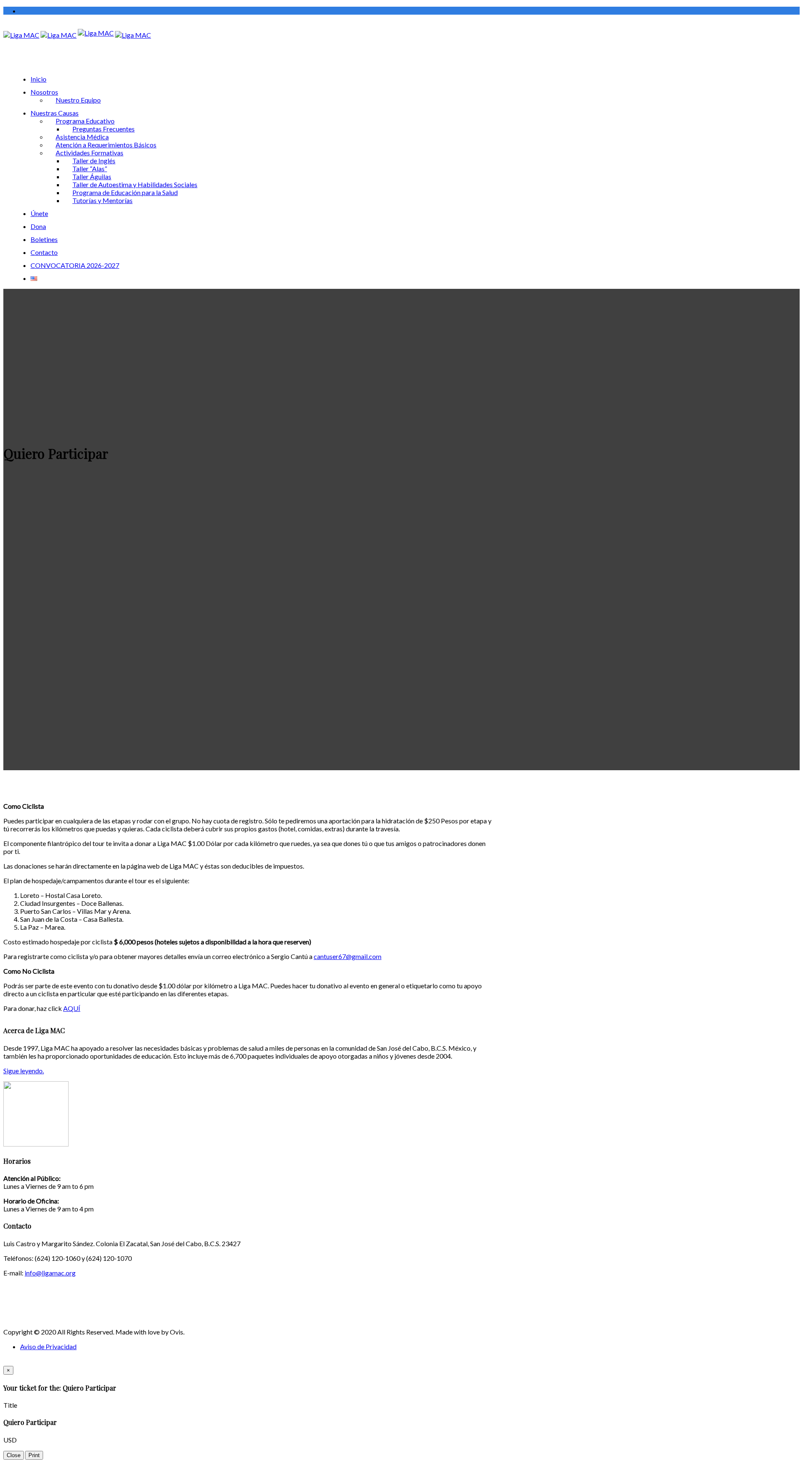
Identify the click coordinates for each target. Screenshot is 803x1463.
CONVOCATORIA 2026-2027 (75, 265)
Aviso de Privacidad (48, 1346)
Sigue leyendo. (23, 1071)
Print (34, 1455)
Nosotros (44, 92)
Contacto (44, 252)
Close (13, 1455)
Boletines (44, 239)
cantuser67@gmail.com (347, 956)
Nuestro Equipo (78, 100)
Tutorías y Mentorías (102, 200)
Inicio (38, 79)
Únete (39, 213)
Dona (38, 226)
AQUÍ (71, 1008)
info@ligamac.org (50, 1273)
